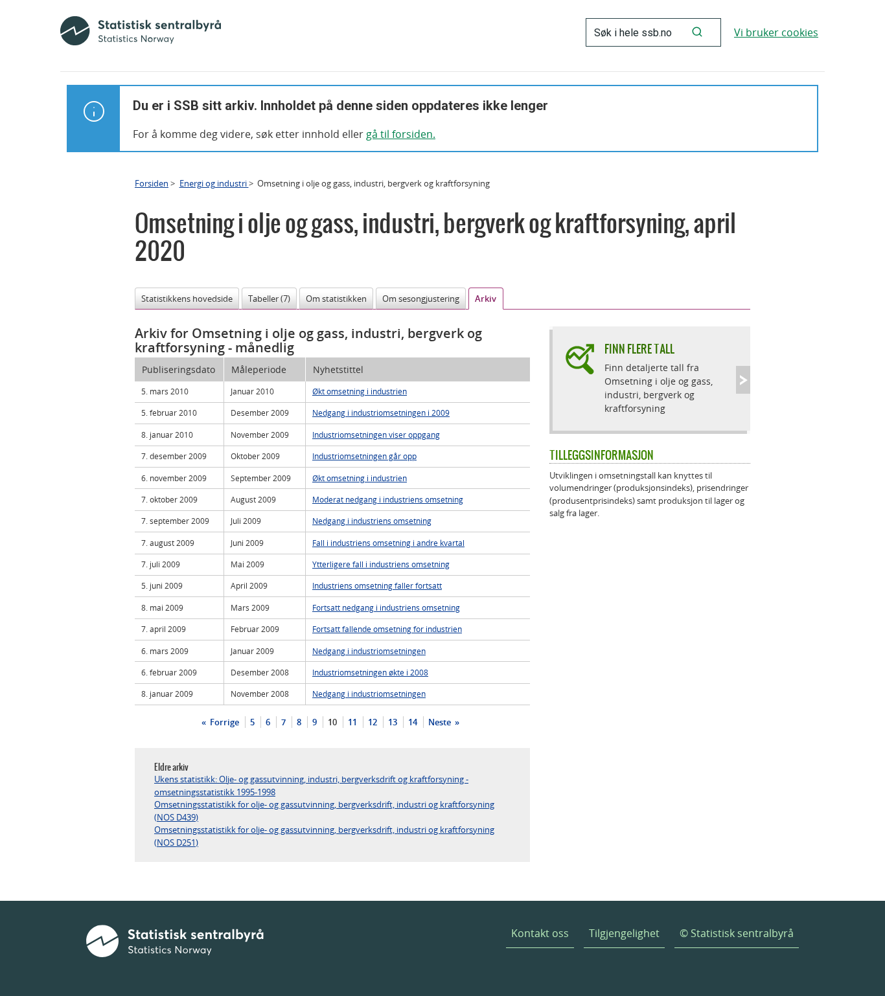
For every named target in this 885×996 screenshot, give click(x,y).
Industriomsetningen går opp (364, 456)
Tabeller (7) (269, 298)
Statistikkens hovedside (187, 298)
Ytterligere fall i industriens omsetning (381, 564)
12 (372, 722)
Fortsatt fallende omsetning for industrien (387, 629)
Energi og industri (214, 183)
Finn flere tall (639, 349)
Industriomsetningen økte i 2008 (370, 672)
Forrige (223, 722)
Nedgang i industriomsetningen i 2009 (381, 412)
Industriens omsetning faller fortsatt (377, 585)
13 (392, 722)
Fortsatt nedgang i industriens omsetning (386, 607)
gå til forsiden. (400, 134)
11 (352, 722)
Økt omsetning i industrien (359, 391)
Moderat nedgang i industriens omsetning (387, 499)
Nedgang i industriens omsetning (371, 520)
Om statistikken (336, 298)
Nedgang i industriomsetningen (369, 651)
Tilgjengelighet (624, 933)
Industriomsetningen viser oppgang (376, 434)
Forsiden (151, 183)
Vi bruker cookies (776, 32)
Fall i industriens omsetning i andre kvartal (388, 543)
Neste (440, 722)
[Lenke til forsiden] (140, 32)
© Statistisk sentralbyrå (737, 933)
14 (412, 722)
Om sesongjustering (420, 298)
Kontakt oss (540, 933)
